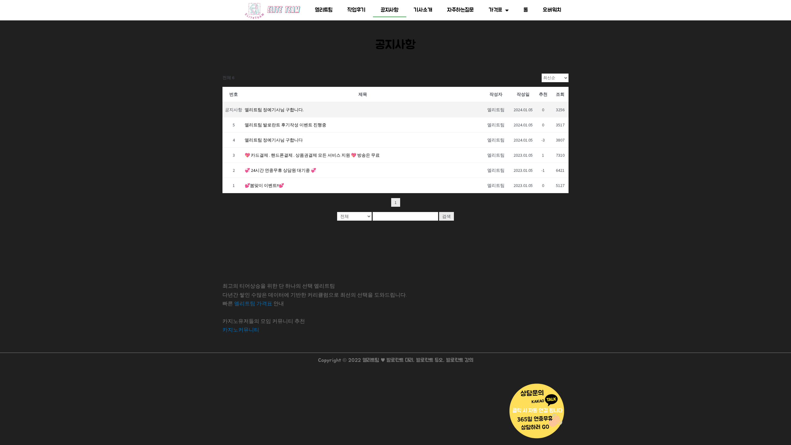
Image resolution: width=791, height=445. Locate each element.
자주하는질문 (460, 10)
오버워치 (552, 10)
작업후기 (356, 10)
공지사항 (390, 10)
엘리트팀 (323, 10)
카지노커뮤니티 (240, 330)
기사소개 (423, 10)
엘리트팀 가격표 (253, 303)
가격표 (495, 10)
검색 (446, 216)
